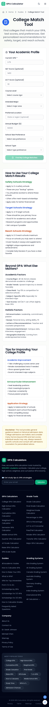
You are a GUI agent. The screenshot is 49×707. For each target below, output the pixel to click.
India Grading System (35, 590)
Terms (19, 704)
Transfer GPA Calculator (36, 539)
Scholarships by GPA (10, 589)
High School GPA (26, 661)
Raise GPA (9, 674)
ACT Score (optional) (14, 80)
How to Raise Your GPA (11, 572)
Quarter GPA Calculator (11, 539)
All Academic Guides (10, 563)
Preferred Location (13, 113)
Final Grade (28, 670)
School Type (10, 145)
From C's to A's (8, 585)
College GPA (10, 661)
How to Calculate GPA (11, 568)
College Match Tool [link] (36, 12)
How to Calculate (12, 679)
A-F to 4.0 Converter (35, 526)
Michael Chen (7, 634)
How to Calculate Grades (12, 602)
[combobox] (24, 95)
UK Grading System (34, 568)
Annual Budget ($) (13, 124)
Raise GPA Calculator (10, 547)
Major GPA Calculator (35, 543)
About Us (5, 621)
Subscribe (41, 482)
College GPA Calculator (11, 502)
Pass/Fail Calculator (34, 530)
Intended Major (12, 102)
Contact (39, 704)
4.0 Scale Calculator (10, 543)
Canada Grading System (36, 572)
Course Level (10, 91)
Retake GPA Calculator (35, 534)
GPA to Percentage (34, 522)
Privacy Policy (7, 642)
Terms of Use (7, 647)
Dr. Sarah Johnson (9, 629)
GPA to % (23, 683)
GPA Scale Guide (9, 552)
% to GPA (34, 674)
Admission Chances (13, 688)
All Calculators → (33, 599)
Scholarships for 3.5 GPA (12, 598)
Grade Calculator (33, 502)
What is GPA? (7, 576)
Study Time (10, 683)
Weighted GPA (29, 665)
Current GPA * (11, 58)
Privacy (10, 704)
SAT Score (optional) (14, 69)
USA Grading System (34, 563)
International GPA (33, 595)
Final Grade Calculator (35, 506)
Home (11, 12)
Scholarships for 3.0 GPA (12, 593)
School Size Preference (15, 135)
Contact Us (6, 625)
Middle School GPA (9, 534)
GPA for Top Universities (12, 580)
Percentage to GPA (34, 517)
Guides (21, 12)
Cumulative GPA (12, 665)
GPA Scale (22, 674)
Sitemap (5, 638)
